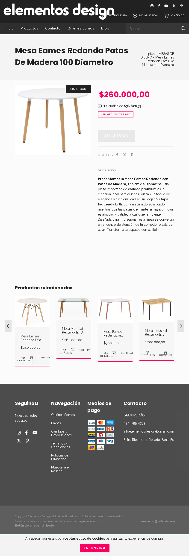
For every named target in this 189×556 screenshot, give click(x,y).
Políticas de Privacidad (59, 457)
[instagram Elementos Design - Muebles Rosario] (152, 5)
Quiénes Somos (81, 28)
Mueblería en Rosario (61, 469)
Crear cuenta (117, 15)
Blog (105, 28)
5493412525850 (135, 415)
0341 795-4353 (134, 423)
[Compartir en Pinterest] (132, 154)
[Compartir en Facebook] (117, 154)
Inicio (9, 28)
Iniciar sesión (148, 15)
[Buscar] (183, 28)
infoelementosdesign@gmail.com (149, 431)
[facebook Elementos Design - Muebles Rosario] (159, 5)
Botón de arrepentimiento (34, 525)
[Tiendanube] (157, 522)
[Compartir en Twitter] (124, 154)
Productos (29, 28)
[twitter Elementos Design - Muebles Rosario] (174, 5)
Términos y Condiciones (60, 445)
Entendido (95, 548)
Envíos (56, 423)
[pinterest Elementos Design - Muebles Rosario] (181, 5)
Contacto (53, 28)
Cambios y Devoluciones (61, 433)
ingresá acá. (86, 521)
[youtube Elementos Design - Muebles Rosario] (166, 5)
